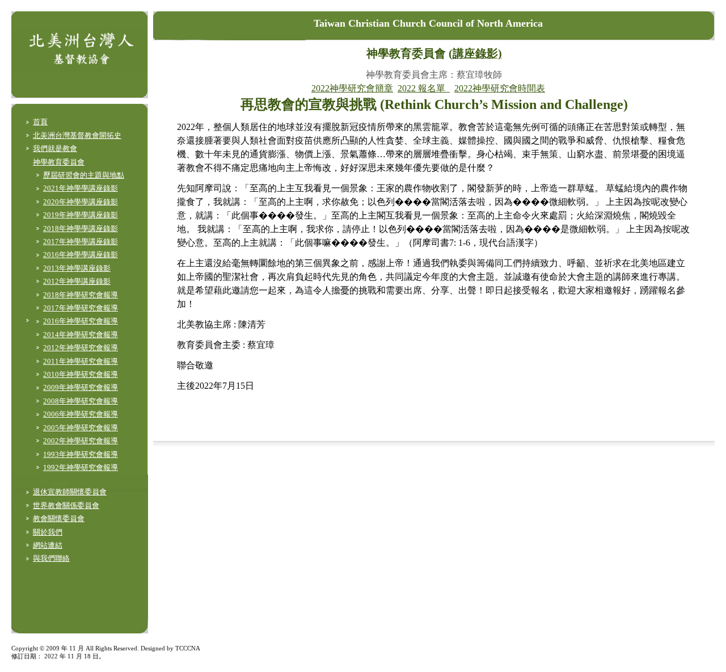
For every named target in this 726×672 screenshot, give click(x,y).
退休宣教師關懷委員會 (70, 492)
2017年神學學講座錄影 (80, 241)
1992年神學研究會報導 (80, 467)
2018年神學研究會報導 (80, 295)
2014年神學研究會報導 (80, 334)
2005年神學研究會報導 (80, 427)
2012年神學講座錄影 (77, 281)
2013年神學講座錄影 (77, 268)
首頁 (40, 121)
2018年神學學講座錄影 (80, 228)
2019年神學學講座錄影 (80, 215)
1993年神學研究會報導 (80, 454)
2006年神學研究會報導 (80, 414)
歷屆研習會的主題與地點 (83, 175)
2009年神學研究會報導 (80, 387)
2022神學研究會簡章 (352, 88)
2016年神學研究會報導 (80, 321)
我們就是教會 (55, 148)
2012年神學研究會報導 (80, 347)
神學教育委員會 (59, 162)
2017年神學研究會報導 (80, 308)
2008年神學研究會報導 (80, 401)
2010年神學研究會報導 (80, 374)
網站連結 (47, 545)
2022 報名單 (424, 88)
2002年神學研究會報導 (80, 440)
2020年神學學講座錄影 (80, 202)
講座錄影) (477, 54)
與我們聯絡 (51, 558)
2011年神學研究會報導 (80, 361)
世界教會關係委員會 (66, 505)
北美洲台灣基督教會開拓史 (77, 135)
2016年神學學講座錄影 (80, 254)
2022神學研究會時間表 (499, 88)
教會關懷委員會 (59, 518)
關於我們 (47, 532)
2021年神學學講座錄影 (80, 188)
